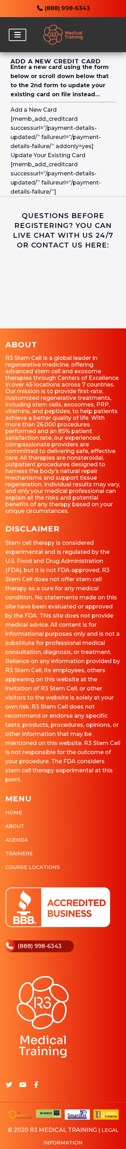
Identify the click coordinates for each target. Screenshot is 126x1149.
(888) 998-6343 (66, 8)
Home (13, 812)
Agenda (16, 840)
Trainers (19, 853)
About (14, 826)
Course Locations (32, 867)
